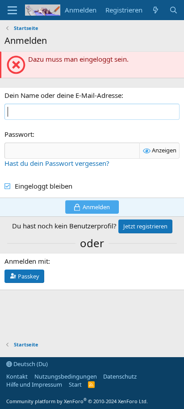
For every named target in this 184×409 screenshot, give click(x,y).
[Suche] (173, 10)
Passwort (18, 134)
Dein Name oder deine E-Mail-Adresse (62, 95)
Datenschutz (120, 376)
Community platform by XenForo (77, 401)
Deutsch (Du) (30, 364)
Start (75, 384)
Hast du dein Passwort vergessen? (56, 163)
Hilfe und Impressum (34, 384)
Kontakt (17, 376)
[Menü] (12, 10)
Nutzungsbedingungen (65, 376)
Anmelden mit (26, 261)
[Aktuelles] (155, 10)
